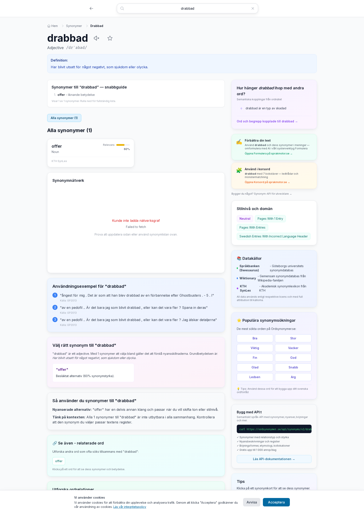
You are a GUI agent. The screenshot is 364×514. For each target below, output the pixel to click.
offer (61, 94)
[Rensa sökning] (254, 8)
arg (293, 377)
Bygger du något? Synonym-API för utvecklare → (262, 193)
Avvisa (251, 502)
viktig (255, 348)
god (293, 357)
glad (255, 367)
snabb (293, 367)
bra (255, 338)
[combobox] (187, 8)
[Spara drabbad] (110, 38)
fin (255, 357)
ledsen (254, 377)
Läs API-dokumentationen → (274, 459)
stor (293, 338)
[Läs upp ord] (96, 38)
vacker (293, 348)
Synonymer (74, 26)
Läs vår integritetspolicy (129, 507)
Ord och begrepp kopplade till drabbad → (267, 121)
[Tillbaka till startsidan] (91, 8)
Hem (54, 26)
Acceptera (276, 502)
